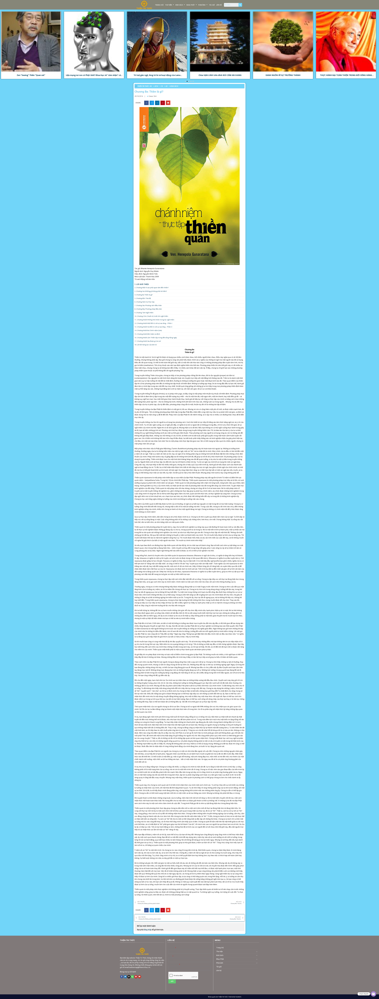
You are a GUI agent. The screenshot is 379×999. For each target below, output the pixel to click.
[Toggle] (257, 951)
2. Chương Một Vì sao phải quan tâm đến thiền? (152, 288)
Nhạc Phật (190, 5)
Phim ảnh (201, 5)
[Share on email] (168, 103)
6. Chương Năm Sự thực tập (144, 302)
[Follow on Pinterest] (136, 976)
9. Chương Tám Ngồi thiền (144, 313)
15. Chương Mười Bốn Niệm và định (147, 334)
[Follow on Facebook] (121, 976)
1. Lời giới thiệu (142, 284)
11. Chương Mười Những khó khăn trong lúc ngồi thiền (154, 320)
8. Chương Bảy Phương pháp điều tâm (148, 309)
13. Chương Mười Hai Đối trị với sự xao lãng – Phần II (153, 327)
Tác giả (212, 5)
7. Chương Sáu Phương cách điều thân (148, 305)
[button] (185, 81)
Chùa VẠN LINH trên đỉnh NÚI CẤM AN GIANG (346, 75)
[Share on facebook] (146, 103)
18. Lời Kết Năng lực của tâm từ (146, 345)
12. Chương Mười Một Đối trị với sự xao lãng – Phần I (153, 323)
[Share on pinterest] (162, 103)
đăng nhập (148, 930)
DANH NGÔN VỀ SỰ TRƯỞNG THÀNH (31, 75)
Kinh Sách (179, 5)
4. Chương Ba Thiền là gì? (144, 295)
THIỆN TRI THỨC (223, 997)
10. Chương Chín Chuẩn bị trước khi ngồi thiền (151, 316)
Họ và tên (171, 948)
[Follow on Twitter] (125, 976)
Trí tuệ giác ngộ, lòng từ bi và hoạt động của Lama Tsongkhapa (283, 76)
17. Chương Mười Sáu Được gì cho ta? (148, 341)
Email (170, 956)
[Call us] (132, 976)
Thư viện (168, 5)
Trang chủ (159, 5)
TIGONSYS (238, 997)
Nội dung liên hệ (173, 964)
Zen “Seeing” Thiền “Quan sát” (157, 75)
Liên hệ (219, 5)
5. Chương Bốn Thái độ (143, 298)
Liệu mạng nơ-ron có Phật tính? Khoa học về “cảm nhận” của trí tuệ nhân (220, 76)
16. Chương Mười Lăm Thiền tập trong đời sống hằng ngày (156, 338)
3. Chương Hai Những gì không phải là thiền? (151, 291)
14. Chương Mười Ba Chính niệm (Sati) (148, 330)
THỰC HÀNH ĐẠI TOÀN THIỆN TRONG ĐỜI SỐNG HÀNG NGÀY (94, 76)
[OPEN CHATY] (373, 994)
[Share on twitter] (152, 103)
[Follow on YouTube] (139, 976)
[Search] (240, 5)
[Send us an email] (128, 976)
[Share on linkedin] (157, 103)
